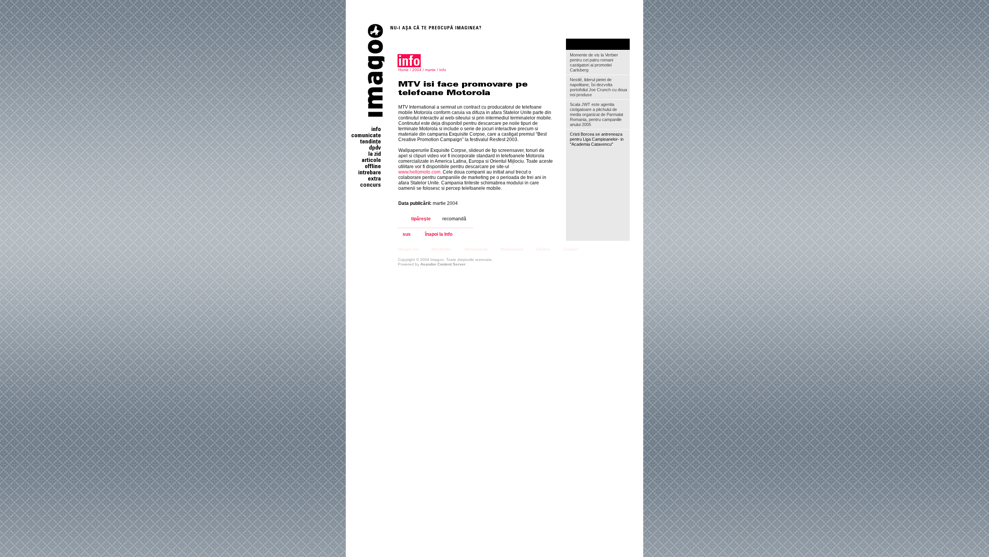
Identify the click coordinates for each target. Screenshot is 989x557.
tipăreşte (421, 218)
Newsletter (442, 249)
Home (403, 70)
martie (430, 70)
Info (442, 70)
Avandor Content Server (443, 264)
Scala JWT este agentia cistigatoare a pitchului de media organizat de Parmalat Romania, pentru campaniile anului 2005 (596, 114)
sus (407, 234)
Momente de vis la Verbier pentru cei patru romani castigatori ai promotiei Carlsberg (594, 62)
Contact (570, 249)
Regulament (512, 249)
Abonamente (476, 249)
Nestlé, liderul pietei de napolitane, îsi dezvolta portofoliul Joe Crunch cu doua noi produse (598, 87)
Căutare (543, 249)
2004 (416, 70)
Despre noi (408, 249)
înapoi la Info (438, 234)
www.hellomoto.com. (420, 172)
